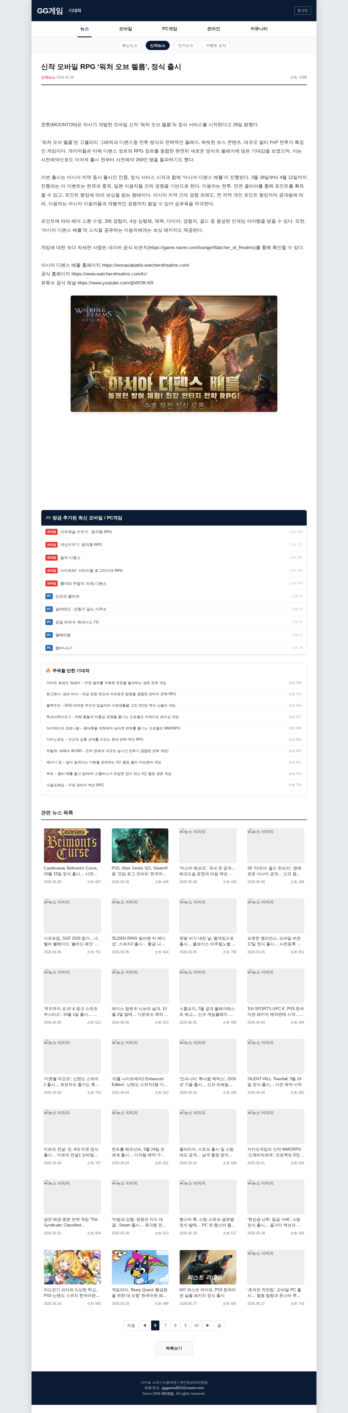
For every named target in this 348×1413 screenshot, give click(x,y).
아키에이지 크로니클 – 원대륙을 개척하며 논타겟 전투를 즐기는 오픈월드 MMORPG (113, 728)
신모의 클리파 (67, 596)
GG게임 (50, 11)
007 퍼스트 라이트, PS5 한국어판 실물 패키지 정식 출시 (207, 1292)
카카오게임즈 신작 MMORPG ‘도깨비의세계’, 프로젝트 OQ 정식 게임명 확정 (274, 1152)
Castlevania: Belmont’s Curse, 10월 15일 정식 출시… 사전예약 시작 (71, 871)
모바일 (125, 28)
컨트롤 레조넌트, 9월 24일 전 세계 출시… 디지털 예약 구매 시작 (138, 1152)
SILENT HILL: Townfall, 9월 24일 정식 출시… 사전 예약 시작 (274, 1081)
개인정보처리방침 (193, 1382)
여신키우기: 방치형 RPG (81, 544)
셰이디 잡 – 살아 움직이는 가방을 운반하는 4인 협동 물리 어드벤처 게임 (103, 762)
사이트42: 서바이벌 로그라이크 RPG (91, 570)
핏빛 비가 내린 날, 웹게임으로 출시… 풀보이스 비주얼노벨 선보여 (207, 941)
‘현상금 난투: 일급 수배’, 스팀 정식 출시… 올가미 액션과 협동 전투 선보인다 (274, 1222)
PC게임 (169, 28)
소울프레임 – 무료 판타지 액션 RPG (75, 785)
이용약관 (169, 1382)
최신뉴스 (129, 45)
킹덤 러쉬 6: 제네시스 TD (77, 622)
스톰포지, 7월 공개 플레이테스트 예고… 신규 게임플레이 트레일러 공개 (207, 1011)
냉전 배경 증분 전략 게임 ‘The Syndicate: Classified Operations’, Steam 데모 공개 (71, 1222)
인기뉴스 (185, 45)
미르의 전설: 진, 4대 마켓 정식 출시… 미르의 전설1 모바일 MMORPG (71, 1152)
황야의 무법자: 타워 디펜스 (83, 583)
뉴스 (84, 28)
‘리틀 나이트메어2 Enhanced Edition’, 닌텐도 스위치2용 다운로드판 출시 (140, 1081)
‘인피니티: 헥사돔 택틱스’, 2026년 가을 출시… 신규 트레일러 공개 (207, 1081)
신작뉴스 (157, 45)
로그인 (302, 10)
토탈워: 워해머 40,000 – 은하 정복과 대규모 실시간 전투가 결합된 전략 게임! (107, 751)
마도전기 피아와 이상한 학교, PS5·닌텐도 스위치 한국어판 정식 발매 (70, 1292)
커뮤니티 (259, 28)
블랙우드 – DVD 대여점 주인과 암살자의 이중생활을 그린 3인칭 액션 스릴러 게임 (111, 705)
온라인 (213, 28)
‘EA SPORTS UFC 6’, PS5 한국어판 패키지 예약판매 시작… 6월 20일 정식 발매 (275, 1011)
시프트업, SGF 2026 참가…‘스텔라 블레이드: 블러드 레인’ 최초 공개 (71, 941)
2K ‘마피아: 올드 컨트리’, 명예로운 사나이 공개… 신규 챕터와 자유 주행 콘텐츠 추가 (274, 871)
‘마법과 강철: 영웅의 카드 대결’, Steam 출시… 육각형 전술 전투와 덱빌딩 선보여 (139, 1222)
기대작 (75, 10)
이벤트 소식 (216, 45)
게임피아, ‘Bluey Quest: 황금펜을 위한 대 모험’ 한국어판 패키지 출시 (139, 1292)
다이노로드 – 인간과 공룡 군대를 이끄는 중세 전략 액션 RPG (95, 739)
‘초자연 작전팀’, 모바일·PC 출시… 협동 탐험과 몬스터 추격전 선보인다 (274, 1292)
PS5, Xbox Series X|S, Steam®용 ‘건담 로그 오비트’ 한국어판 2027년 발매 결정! (140, 871)
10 (196, 1325)
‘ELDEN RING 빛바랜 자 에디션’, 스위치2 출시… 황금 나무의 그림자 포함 (138, 941)
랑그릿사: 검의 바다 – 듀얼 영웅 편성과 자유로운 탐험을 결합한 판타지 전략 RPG (111, 694)
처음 (131, 1325)
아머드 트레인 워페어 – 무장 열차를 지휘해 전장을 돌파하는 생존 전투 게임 (106, 683)
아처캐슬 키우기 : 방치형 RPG (86, 532)
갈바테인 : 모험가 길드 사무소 (81, 609)
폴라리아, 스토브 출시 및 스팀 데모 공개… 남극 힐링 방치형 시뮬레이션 (206, 1152)
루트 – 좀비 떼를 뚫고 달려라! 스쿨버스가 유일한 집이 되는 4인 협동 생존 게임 (109, 774)
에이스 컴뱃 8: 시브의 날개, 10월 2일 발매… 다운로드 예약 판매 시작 (140, 1011)
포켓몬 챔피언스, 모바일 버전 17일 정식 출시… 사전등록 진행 (274, 941)
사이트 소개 (150, 1382)
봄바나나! (63, 648)
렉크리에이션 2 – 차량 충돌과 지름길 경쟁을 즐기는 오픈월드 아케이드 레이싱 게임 (112, 717)
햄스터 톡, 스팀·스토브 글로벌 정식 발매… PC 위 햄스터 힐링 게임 (207, 1222)
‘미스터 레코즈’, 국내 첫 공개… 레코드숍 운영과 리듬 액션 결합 (207, 871)
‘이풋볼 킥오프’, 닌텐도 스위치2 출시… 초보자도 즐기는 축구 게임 (71, 1081)
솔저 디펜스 (70, 557)
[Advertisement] (174, 104)
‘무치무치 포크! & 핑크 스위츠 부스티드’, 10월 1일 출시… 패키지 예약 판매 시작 (71, 1011)
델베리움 (63, 635)
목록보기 (174, 1348)
